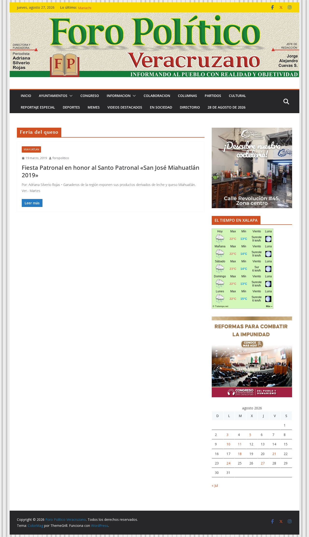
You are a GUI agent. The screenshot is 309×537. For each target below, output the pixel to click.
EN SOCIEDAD (161, 107)
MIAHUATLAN (31, 149)
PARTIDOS (213, 95)
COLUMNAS (187, 95)
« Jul (215, 485)
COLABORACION (157, 95)
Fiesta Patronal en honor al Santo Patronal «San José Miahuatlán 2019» (110, 171)
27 (263, 463)
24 (228, 463)
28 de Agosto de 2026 (227, 107)
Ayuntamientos (53, 95)
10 (228, 444)
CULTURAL (237, 95)
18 (240, 453)
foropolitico (61, 158)
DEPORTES (71, 107)
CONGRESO (89, 95)
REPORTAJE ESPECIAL (38, 107)
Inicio (26, 95)
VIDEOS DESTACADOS (124, 107)
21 (274, 453)
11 (240, 444)
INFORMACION (119, 95)
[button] (70, 95)
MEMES (94, 107)
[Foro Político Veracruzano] (154, 15)
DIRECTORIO (190, 107)
